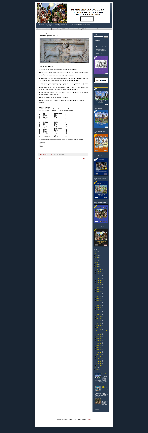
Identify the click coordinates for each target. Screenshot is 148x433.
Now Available (97, 43)
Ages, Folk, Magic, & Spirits (59, 29)
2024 (96, 255)
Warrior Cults (96, 29)
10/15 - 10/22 (99, 289)
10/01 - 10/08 (99, 293)
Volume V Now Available (105, 374)
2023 (96, 257)
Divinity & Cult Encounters (84, 29)
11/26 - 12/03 (99, 278)
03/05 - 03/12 (99, 349)
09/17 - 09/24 (99, 296)
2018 (96, 266)
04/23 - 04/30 (99, 336)
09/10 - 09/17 (99, 298)
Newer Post (41, 158)
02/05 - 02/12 (99, 356)
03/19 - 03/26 (99, 345)
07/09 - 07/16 (99, 314)
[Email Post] (55, 154)
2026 (96, 251)
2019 (96, 264)
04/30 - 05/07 (99, 334)
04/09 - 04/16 (99, 340)
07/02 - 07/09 (99, 316)
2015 (96, 369)
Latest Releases (46, 29)
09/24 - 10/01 (99, 295)
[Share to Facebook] (62, 154)
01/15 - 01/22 (99, 361)
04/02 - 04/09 (99, 342)
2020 (96, 262)
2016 (96, 367)
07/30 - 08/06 (99, 309)
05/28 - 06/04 (99, 325)
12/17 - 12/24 (99, 273)
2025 (96, 253)
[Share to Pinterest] (63, 154)
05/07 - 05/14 (99, 333)
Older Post (85, 158)
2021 (96, 260)
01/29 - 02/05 (99, 358)
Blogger (89, 419)
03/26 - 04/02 (99, 343)
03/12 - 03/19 (99, 347)
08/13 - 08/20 (99, 305)
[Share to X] (60, 154)
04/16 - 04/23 (99, 338)
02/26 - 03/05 (99, 351)
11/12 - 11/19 (99, 282)
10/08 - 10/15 (99, 291)
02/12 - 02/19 (99, 354)
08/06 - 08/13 (99, 307)
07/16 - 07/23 (99, 313)
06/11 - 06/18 (99, 322)
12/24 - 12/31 (99, 271)
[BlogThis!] (59, 154)
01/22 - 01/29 (99, 360)
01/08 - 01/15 (99, 363)
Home (38, 29)
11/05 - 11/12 (99, 284)
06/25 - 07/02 (99, 318)
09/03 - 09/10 (99, 300)
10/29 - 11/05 (99, 285)
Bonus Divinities (72, 29)
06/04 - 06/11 (99, 323)
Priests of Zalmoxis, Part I (105, 387)
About (103, 29)
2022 (96, 259)
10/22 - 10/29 (99, 287)
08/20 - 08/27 (99, 304)
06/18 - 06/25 (99, 320)
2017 (96, 268)
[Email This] (57, 154)
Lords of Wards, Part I (104, 399)
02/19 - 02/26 (99, 352)
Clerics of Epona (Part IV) (101, 330)
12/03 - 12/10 (99, 276)
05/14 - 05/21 (99, 329)
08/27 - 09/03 (99, 302)
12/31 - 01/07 (99, 269)
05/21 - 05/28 (99, 327)
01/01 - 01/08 (99, 365)
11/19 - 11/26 (99, 280)
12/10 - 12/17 (99, 275)
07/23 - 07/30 (99, 311)
